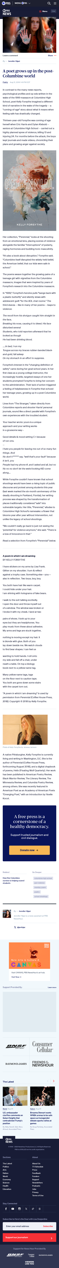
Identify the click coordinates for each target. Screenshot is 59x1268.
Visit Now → (16, 977)
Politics (6, 1166)
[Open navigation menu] (55, 3)
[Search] (49, 3)
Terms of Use (37, 1195)
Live (53, 11)
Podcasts (36, 1186)
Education (7, 1189)
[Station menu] (29, 3)
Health (5, 1186)
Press (34, 1170)
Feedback (36, 1173)
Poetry (5, 82)
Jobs (34, 1189)
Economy (7, 1179)
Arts (4, 1170)
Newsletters (37, 1182)
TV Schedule (37, 1166)
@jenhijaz (21, 927)
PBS (6, 3)
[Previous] (48, 1081)
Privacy (35, 1192)
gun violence (39, 883)
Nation (32, 1109)
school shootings (40, 896)
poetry (37, 892)
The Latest (8, 1081)
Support (35, 1179)
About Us (36, 1163)
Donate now (27, 850)
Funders (35, 1176)
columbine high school (43, 878)
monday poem (40, 887)
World (5, 1109)
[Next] (53, 1081)
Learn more (52, 987)
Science (6, 1182)
